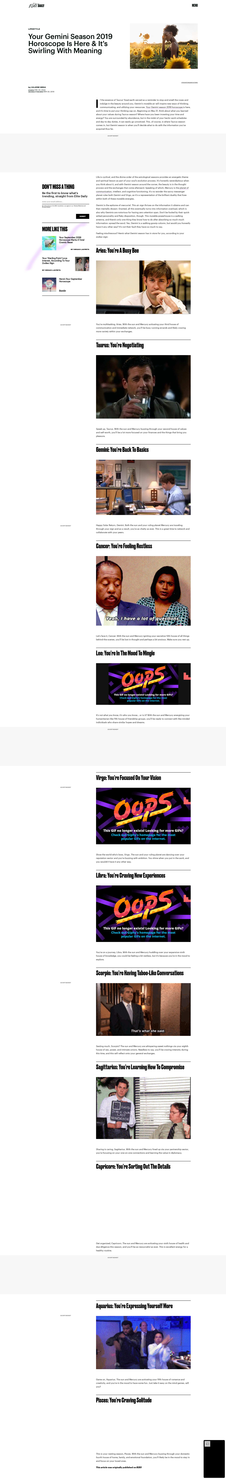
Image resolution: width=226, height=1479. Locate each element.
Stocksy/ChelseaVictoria (190, 82)
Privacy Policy (46, 207)
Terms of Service (78, 205)
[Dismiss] (222, 1442)
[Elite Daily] (36, 5)
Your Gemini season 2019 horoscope (164, 107)
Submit (83, 216)
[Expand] (206, 1442)
